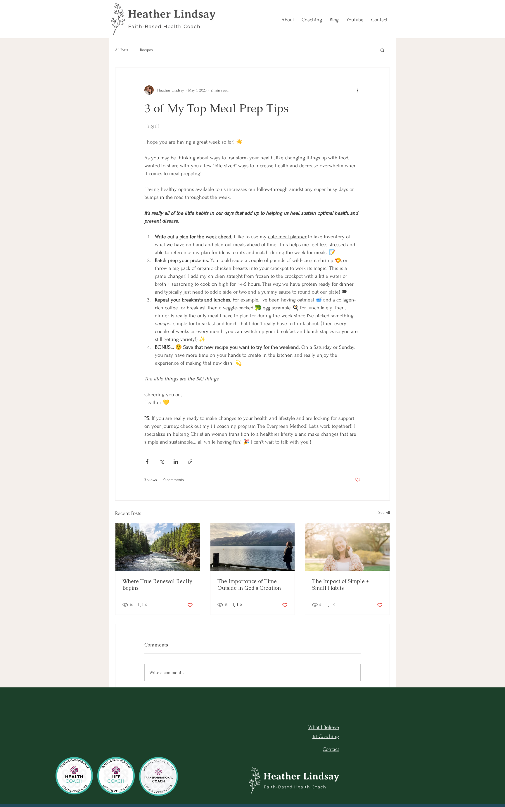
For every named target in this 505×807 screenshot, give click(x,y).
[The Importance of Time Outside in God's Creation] (252, 547)
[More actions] (357, 90)
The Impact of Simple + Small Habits (340, 584)
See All (384, 512)
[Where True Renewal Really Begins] (157, 547)
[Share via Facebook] (147, 461)
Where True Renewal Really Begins (157, 584)
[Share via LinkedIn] (176, 461)
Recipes (146, 50)
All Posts (121, 50)
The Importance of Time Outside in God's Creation (249, 584)
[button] (288, 17)
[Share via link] (190, 461)
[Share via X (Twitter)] (161, 461)
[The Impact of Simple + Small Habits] (347, 547)
